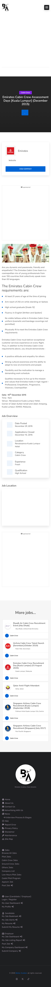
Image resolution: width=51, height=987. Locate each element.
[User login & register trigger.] (3, 71)
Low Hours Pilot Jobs (11, 874)
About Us (8, 803)
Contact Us (9, 806)
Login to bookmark (25, 112)
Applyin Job (7, 882)
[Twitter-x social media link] (22, 979)
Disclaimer (9, 832)
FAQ (6, 821)
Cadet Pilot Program (11, 878)
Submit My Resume (11, 927)
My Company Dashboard (13, 947)
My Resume (7, 923)
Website (12, 160)
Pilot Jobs (6, 856)
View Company (25, 169)
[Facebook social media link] (5, 979)
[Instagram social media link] (11, 979)
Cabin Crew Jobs (10, 860)
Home (7, 799)
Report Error (10, 824)
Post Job (6, 885)
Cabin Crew (20, 455)
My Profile (6, 906)
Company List (8, 871)
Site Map (8, 839)
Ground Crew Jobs (10, 864)
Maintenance (10, 835)
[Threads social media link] (17, 979)
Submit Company (10, 951)
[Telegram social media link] (46, 979)
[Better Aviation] (5, 7)
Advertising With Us (13, 810)
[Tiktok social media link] (28, 979)
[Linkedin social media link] (34, 979)
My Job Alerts (8, 920)
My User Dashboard (11, 903)
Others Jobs (7, 867)
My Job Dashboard (11, 936)
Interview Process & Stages (18, 817)
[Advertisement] (25, 38)
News (7, 814)
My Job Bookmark (10, 916)
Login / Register (9, 899)
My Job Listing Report (12, 940)
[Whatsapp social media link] (40, 979)
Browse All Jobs (9, 853)
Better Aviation (21, 973)
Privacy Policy (11, 828)
